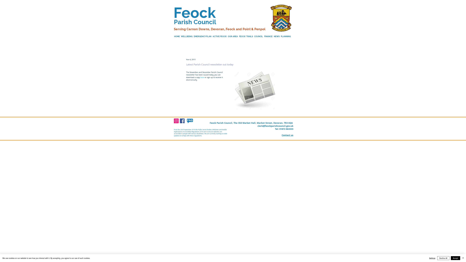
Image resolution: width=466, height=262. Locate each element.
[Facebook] (182, 121)
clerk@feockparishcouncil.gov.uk (275, 125)
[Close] (463, 258)
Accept (455, 258)
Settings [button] (432, 258)
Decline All (443, 258)
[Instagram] (176, 121)
